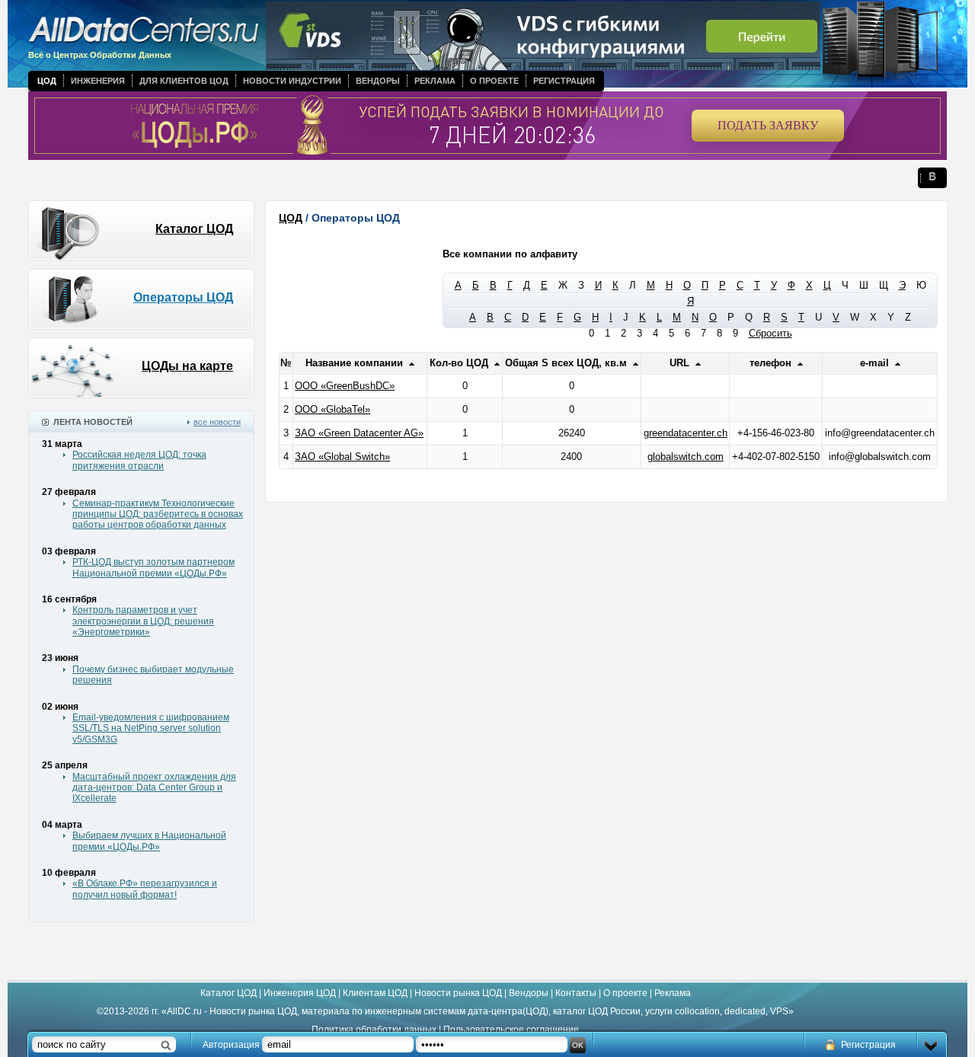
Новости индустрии (292, 81)
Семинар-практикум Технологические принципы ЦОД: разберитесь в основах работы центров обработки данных (157, 514)
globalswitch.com (685, 456)
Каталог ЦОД (194, 228)
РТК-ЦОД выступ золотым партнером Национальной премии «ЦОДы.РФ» (153, 567)
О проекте (494, 81)
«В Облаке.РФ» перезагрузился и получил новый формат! (144, 888)
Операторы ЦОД (183, 297)
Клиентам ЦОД (375, 993)
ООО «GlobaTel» (332, 409)
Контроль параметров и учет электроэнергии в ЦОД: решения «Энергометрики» (143, 621)
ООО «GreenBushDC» (345, 385)
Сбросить (770, 333)
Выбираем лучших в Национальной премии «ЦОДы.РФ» (149, 840)
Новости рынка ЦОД (458, 993)
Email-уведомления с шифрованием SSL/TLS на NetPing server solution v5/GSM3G (150, 728)
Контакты (575, 993)
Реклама (435, 81)
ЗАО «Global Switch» (342, 456)
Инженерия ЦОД (300, 993)
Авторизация (231, 1044)
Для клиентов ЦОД (184, 81)
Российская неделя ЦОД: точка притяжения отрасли (139, 460)
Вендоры (378, 81)
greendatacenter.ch (685, 433)
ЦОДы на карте (187, 365)
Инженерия (98, 81)
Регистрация (564, 81)
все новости (217, 421)
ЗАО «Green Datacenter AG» (359, 433)
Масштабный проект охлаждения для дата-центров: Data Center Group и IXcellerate (154, 787)
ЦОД (46, 81)
